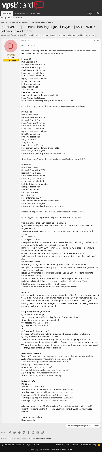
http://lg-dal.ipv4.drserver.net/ (54, 395)
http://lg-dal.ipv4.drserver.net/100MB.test (54, 392)
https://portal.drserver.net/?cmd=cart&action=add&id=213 (58, 211)
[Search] (98, 13)
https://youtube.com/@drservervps (46, 375)
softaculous (71, 35)
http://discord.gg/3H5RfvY (41, 367)
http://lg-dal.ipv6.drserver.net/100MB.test (54, 397)
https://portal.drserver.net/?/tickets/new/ (49, 361)
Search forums (17, 18)
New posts (5, 18)
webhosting (82, 35)
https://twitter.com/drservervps (46, 372)
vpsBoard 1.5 (9, 445)
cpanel (30, 35)
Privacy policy (85, 445)
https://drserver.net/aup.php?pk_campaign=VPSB (49, 358)
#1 (98, 41)
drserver (6, 35)
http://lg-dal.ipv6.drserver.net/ (54, 400)
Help (94, 445)
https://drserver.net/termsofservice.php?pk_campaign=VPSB (65, 356)
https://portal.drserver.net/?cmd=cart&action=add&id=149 (58, 159)
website (92, 35)
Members (35, 13)
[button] (27, 13)
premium (61, 35)
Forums (7, 13)
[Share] (94, 40)
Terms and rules (71, 445)
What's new (20, 13)
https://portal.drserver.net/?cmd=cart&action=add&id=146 (58, 106)
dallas (37, 35)
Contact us (59, 445)
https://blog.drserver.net (38, 364)
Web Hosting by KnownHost (27, 445)
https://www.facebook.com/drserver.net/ (50, 370)
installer (53, 35)
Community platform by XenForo (51, 450)
